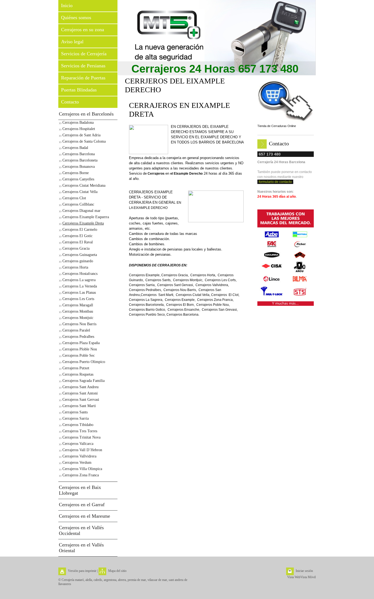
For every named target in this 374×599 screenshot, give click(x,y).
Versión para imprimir (82, 571)
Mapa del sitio (117, 571)
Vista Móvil (308, 577)
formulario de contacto (275, 182)
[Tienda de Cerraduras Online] (285, 101)
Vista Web (293, 577)
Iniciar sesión (304, 571)
